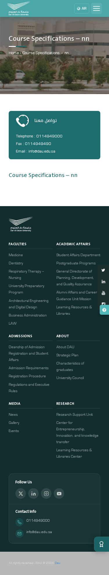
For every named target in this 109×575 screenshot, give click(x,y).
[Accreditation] (101, 544)
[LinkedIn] (33, 493)
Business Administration (28, 315)
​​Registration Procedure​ (27, 376)
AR (84, 8)
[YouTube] (59, 493)
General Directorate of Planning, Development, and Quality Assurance (75, 278)
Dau (57, 563)
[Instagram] (46, 493)
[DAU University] (18, 8)
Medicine (16, 255)
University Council (70, 378)
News (13, 415)
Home (14, 53)
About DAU (65, 347)
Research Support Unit (74, 415)
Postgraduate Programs (76, 263)
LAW (13, 323)
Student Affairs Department (78, 255)
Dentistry (16, 263)
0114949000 (38, 521)
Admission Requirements (29, 368)
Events (14, 431)
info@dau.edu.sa (39, 532)
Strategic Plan (67, 355)
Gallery (14, 423)
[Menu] (96, 8)
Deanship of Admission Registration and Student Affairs (28, 353)
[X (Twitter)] (20, 493)
